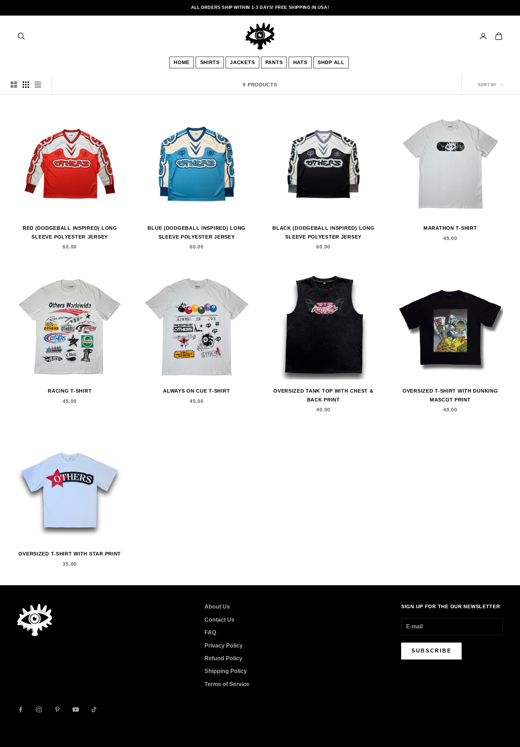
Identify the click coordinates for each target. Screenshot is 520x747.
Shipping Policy (225, 671)
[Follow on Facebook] (20, 709)
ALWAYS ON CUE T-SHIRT (196, 391)
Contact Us (219, 620)
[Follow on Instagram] (38, 709)
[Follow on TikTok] (94, 709)
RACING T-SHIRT (70, 391)
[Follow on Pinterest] (57, 709)
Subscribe (431, 651)
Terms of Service (226, 684)
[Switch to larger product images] (14, 84)
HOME (182, 62)
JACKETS (242, 62)
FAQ (210, 632)
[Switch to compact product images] (38, 84)
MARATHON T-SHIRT (450, 228)
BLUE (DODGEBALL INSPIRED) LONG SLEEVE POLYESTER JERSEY (196, 232)
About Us (217, 607)
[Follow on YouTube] (75, 709)
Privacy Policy (223, 646)
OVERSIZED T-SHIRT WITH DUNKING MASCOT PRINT (450, 395)
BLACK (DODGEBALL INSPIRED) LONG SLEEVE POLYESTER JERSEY (323, 232)
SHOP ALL (331, 62)
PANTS (274, 62)
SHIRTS (210, 62)
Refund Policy (223, 658)
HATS (300, 62)
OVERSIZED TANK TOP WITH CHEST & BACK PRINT (323, 395)
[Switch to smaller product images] (26, 84)
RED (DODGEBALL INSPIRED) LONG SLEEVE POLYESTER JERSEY (70, 232)
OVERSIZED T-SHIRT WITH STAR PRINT (69, 554)
